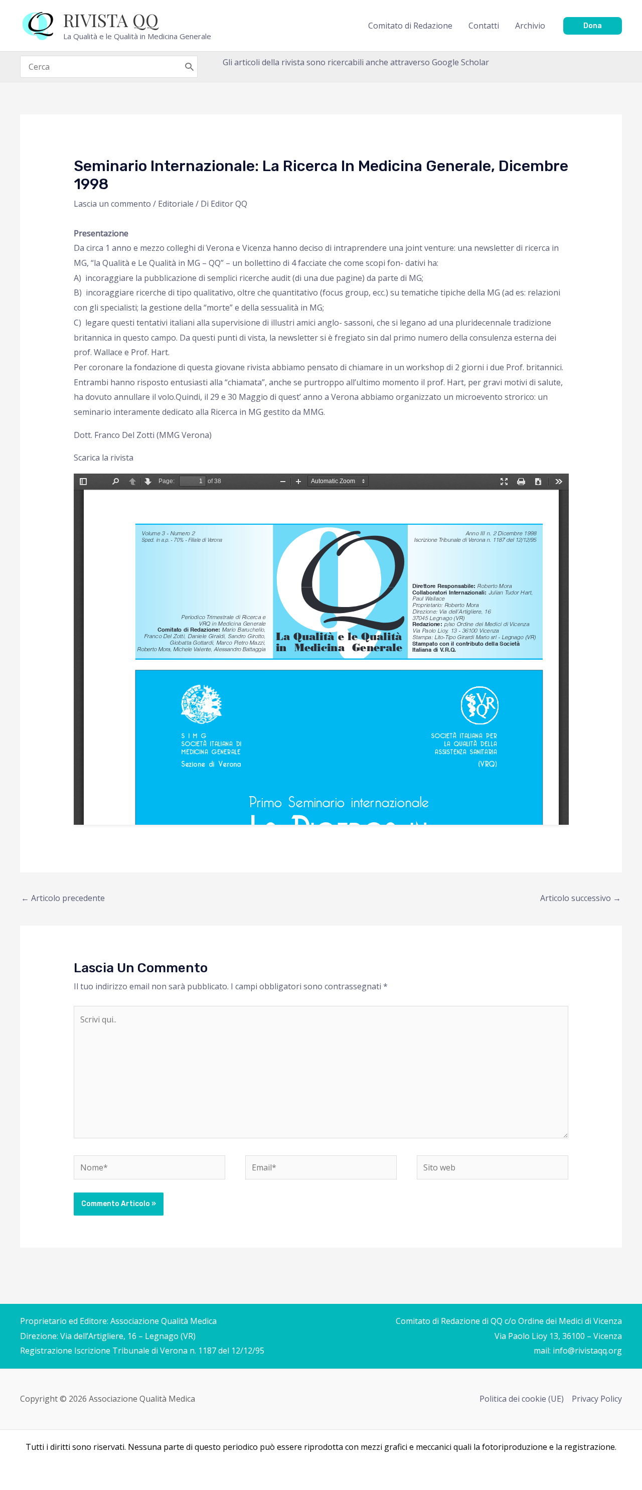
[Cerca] (189, 66)
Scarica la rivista (103, 457)
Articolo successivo (580, 898)
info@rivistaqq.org (587, 1350)
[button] (592, 26)
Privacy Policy (597, 1398)
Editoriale (176, 203)
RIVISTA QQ (110, 20)
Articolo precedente (63, 898)
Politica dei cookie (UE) (521, 1398)
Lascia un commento (112, 203)
